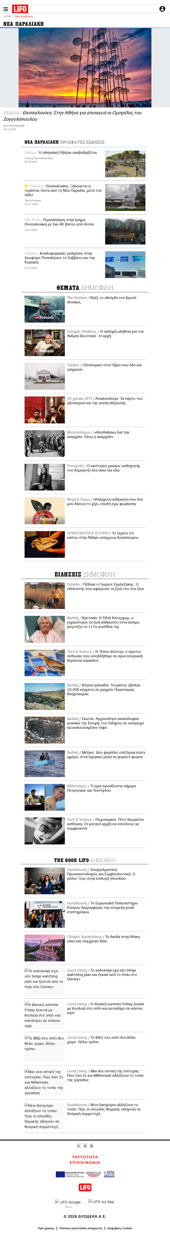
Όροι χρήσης (46, 1228)
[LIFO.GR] (20, 10)
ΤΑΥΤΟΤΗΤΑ (85, 1157)
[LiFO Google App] (68, 1203)
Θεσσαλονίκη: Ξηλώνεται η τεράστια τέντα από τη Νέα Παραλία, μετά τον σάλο (63, 190)
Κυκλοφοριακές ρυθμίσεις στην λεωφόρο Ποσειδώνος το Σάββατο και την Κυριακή (60, 258)
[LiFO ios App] (101, 1203)
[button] (6, 9)
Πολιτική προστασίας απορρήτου (80, 1228)
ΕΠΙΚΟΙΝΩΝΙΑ (85, 1163)
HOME (7, 16)
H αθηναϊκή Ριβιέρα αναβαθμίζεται (68, 153)
